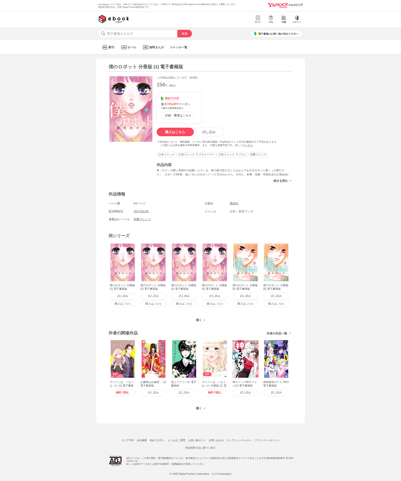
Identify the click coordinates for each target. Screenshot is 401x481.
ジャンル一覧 (178, 47)
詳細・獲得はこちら (178, 115)
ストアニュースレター (239, 440)
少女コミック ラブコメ (232, 154)
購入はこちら (175, 132)
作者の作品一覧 (277, 333)
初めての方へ (157, 440)
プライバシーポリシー (267, 440)
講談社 (234, 203)
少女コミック (167, 154)
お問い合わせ (216, 440)
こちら (249, 145)
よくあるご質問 (176, 440)
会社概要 (142, 440)
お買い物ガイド (197, 440)
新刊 (111, 47)
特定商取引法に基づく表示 (200, 447)
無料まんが (156, 47)
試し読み (209, 132)
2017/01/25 (141, 211)
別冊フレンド (258, 154)
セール (131, 47)
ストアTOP (127, 440)
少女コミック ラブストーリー (197, 154)
